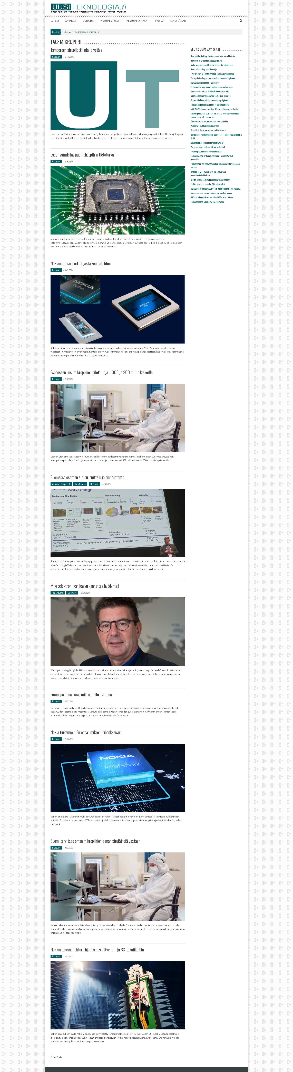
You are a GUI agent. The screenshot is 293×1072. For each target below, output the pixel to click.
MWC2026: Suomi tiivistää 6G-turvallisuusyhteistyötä (214, 109)
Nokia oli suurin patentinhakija (204, 69)
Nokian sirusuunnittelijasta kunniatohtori (81, 263)
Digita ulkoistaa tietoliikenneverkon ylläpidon (210, 179)
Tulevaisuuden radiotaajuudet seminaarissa (210, 104)
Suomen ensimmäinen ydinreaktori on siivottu (210, 96)
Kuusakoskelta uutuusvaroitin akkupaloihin (209, 121)
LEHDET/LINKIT (178, 20)
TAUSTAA (159, 20)
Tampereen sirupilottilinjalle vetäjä (76, 49)
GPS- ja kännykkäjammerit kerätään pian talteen (212, 197)
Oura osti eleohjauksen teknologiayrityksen (209, 100)
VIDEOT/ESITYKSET (110, 20)
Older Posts (56, 1057)
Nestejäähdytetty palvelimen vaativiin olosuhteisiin (213, 56)
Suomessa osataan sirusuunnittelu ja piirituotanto (87, 477)
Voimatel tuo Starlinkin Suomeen (205, 126)
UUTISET (55, 20)
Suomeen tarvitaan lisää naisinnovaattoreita (210, 91)
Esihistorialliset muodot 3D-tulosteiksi (208, 184)
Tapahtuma (80, 484)
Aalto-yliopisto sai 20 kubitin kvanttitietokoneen (212, 65)
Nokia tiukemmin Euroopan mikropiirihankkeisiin (86, 732)
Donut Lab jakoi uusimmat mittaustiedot (208, 130)
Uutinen (56, 56)
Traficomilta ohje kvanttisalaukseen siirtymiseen (212, 87)
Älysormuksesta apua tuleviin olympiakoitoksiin (211, 193)
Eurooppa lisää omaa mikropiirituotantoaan (82, 694)
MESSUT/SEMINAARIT (137, 20)
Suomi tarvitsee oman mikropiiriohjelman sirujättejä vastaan (95, 840)
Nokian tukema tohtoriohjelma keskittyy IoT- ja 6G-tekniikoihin (97, 949)
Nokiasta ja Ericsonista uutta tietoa (206, 60)
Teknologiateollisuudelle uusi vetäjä (206, 151)
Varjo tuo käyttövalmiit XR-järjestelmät (208, 147)
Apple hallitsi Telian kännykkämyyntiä (207, 142)
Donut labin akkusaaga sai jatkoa (205, 82)
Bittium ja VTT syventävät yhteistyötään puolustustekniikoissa (208, 173)
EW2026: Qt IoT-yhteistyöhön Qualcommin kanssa (212, 73)
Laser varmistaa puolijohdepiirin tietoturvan (83, 154)
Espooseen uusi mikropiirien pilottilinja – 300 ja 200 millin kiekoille (102, 372)
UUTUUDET (88, 20)
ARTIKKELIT (71, 20)
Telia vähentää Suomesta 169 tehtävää (207, 201)
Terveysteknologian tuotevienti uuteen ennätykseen (213, 78)
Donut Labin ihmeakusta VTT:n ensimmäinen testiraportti (216, 188)
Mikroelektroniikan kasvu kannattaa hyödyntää (85, 585)
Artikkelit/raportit (61, 484)
